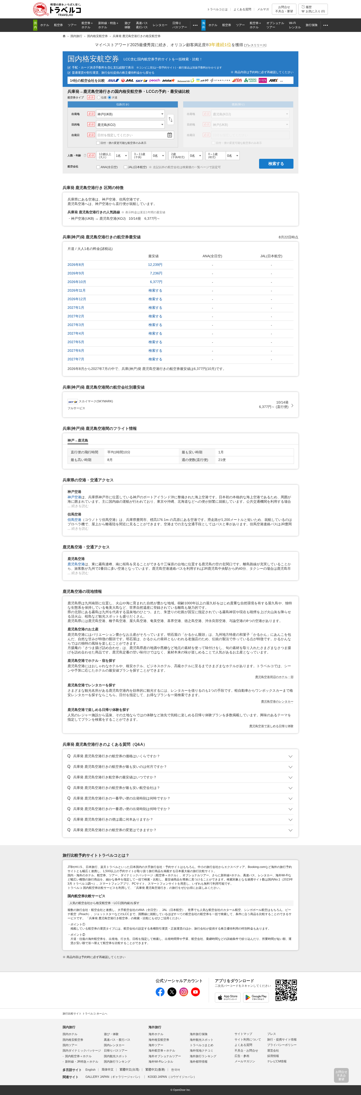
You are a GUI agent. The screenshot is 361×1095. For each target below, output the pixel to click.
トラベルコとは (217, 9)
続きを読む (80, 506)
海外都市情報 (199, 1061)
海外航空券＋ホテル (162, 1050)
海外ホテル (156, 1034)
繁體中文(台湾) (129, 1069)
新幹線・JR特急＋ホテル (81, 1061)
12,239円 (155, 265)
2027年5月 (76, 342)
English (90, 1069)
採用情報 (273, 1056)
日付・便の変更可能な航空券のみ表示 (123, 142)
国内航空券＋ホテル (78, 1056)
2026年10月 (77, 282)
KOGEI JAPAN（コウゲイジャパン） (172, 1077)
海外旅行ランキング (203, 1056)
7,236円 (156, 273)
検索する (276, 164)
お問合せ (284, 9)
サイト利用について (248, 1039)
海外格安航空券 (159, 1039)
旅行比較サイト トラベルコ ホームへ (85, 1013)
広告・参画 (242, 1056)
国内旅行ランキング (117, 1061)
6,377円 (156, 282)
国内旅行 (69, 1027)
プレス (271, 1034)
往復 (104, 97)
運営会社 (273, 1050)
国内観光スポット (115, 1056)
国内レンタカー (114, 1045)
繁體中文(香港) (155, 1069)
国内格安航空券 (93, 59)
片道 (114, 97)
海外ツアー (156, 1045)
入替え (170, 119)
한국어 (175, 1069)
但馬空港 (74, 520)
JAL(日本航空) (137, 167)
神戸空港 (74, 497)
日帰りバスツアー (115, 1050)
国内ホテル (70, 1034)
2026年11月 (77, 290)
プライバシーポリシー (282, 1045)
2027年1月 (76, 308)
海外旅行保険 (199, 1034)
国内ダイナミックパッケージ (82, 1050)
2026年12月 (77, 299)
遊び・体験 (111, 1034)
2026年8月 (76, 265)
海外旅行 (155, 1027)
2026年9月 (76, 273)
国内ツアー (70, 1045)
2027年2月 (76, 316)
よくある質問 (242, 9)
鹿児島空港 (76, 564)
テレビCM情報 (277, 1061)
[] (255, 45)
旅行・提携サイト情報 (282, 1039)
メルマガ (263, 9)
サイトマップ (243, 1034)
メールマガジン (245, 1061)
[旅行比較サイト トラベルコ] (64, 36)
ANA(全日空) (109, 167)
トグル (180, 756)
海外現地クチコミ (201, 1050)
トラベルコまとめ (201, 1045)
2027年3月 (76, 325)
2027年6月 (76, 350)
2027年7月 (76, 359)
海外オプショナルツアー (165, 1056)
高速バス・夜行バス (117, 1039)
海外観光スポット (201, 1039)
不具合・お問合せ (246, 1050)
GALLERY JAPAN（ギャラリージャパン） (113, 1077)
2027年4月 (76, 333)
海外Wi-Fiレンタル (161, 1061)
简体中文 (107, 1069)
